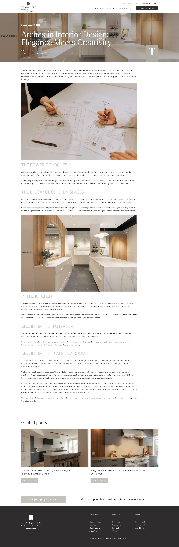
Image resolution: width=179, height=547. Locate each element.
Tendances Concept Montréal (34, 53)
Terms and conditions (140, 526)
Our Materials (122, 8)
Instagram (116, 525)
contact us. (41, 392)
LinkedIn (116, 528)
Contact (131, 3)
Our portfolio (98, 8)
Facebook (116, 522)
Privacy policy (141, 522)
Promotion (117, 3)
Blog (124, 3)
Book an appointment (147, 8)
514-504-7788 (149, 3)
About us (107, 3)
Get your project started (43, 499)
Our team (110, 8)
